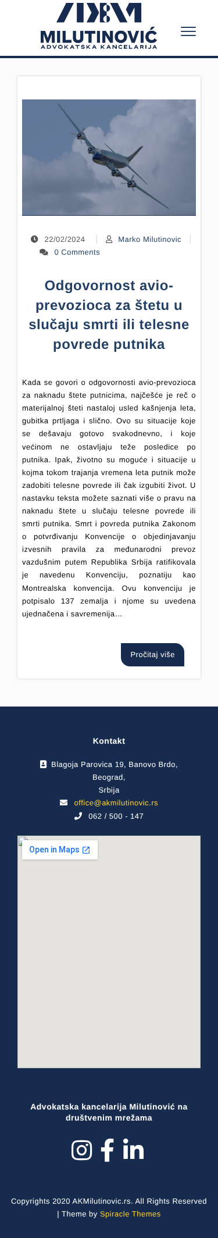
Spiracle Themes (130, 1214)
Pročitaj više (152, 654)
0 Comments (78, 252)
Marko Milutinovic (149, 239)
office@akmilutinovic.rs (116, 802)
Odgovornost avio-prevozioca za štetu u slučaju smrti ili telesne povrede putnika (109, 315)
